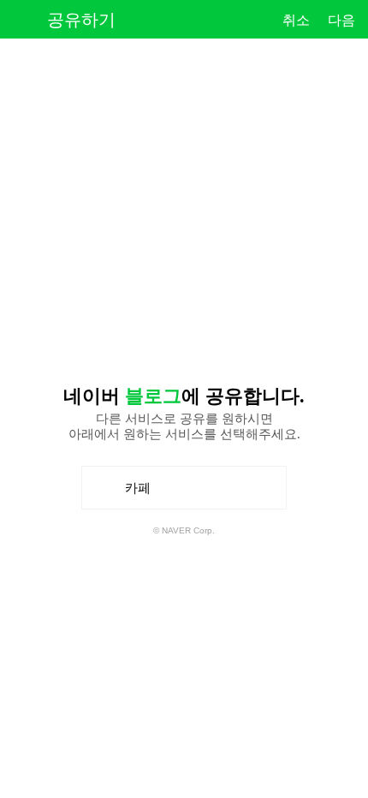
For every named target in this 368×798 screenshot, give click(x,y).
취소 (296, 20)
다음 (341, 20)
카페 (144, 494)
